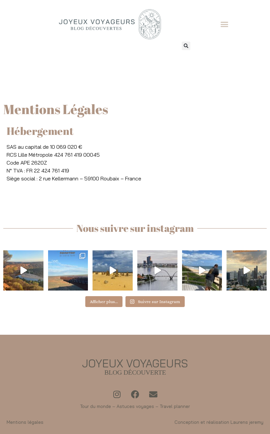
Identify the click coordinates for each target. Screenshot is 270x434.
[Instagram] (117, 394)
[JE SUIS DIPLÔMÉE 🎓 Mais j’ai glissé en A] (157, 270)
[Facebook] (135, 394)
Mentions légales (25, 422)
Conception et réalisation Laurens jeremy (219, 422)
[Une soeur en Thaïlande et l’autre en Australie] (247, 270)
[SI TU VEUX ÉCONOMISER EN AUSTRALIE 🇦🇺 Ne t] (202, 270)
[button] (224, 24)
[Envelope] (153, 394)
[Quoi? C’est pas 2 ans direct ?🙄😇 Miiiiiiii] (23, 270)
